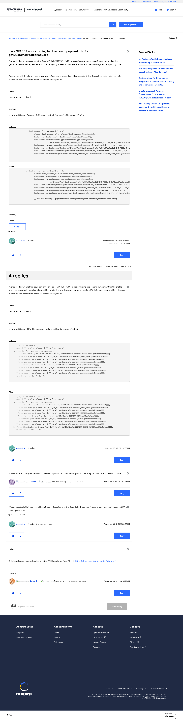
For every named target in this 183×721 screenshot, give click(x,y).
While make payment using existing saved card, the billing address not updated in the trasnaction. (154, 107)
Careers (96, 647)
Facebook (134, 637)
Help (160, 9)
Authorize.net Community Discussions (55, 38)
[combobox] (78, 25)
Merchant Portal (24, 637)
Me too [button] (17, 226)
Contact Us (98, 637)
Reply (122, 255)
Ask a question (131, 24)
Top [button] (10, 715)
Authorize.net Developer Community (111, 9)
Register (20, 632)
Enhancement (16, 515)
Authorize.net (123, 688)
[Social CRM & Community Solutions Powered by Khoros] (170, 716)
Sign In (173, 9)
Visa (108, 688)
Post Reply (117, 606)
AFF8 (13, 231)
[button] (13, 255)
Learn (56, 632)
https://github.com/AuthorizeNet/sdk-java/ (95, 561)
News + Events (99, 642)
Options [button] (172, 38)
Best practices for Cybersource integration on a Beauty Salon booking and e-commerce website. (156, 81)
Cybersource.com (101, 632)
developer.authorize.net (141, 1)
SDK (23, 515)
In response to (75, 482)
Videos (57, 637)
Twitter (133, 632)
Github (133, 642)
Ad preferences (157, 688)
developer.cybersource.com (165, 1)
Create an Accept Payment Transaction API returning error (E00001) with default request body (155, 94)
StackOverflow (137, 647)
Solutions (58, 642)
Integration (76, 38)
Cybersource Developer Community (14, 10)
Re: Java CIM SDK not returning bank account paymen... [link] (105, 38)
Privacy (139, 688)
